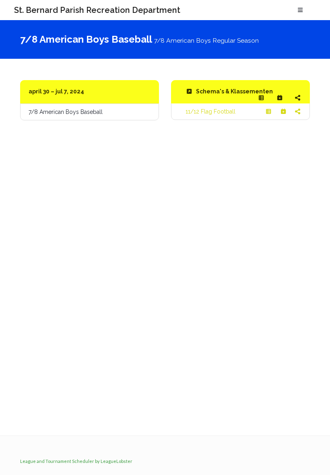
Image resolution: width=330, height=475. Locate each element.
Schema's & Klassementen (234, 91)
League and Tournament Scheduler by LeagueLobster (76, 461)
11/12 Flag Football (210, 111)
